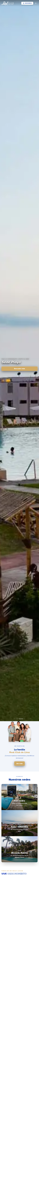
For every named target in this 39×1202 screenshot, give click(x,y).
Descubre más (19, 369)
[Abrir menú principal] (36, 3)
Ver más (19, 764)
